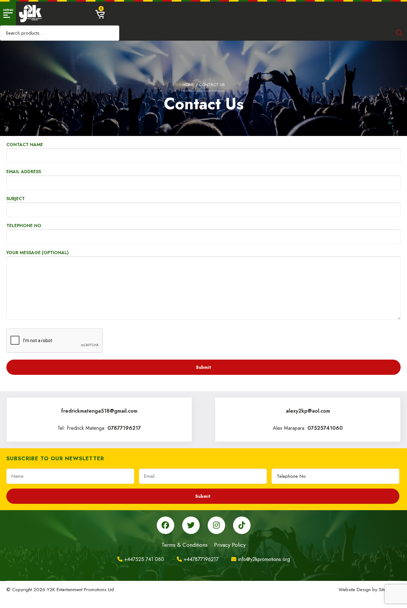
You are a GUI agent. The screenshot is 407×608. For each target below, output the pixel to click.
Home (188, 85)
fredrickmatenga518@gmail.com (99, 411)
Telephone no (23, 225)
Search (399, 33)
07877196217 (124, 428)
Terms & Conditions (185, 545)
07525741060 (325, 428)
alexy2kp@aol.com (308, 411)
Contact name (24, 144)
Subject (15, 198)
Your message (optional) (37, 252)
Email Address (23, 171)
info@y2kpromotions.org (264, 559)
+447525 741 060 (144, 559)
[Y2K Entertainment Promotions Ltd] (30, 13)
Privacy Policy (229, 545)
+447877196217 (201, 559)
